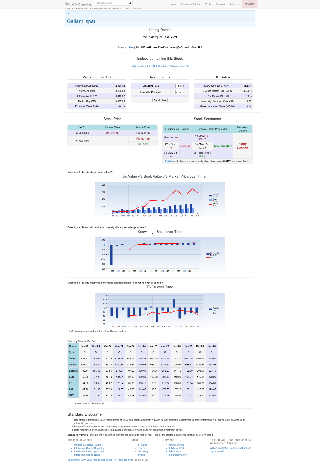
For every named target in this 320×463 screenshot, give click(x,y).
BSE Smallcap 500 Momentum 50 (171, 66)
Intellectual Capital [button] (190, 4)
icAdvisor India (176, 444)
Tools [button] (208, 4)
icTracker (142, 444)
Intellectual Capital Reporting (89, 448)
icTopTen (142, 448)
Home (173, 4)
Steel (131, 47)
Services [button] (220, 4)
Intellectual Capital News (87, 454)
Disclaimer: (170, 161)
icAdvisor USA (176, 448)
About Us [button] (235, 4)
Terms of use (142, 459)
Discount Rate (151, 85)
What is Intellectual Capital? (88, 444)
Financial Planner (178, 454)
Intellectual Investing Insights (89, 451)
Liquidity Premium (150, 92)
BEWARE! (250, 4)
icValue (141, 454)
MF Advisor (175, 451)
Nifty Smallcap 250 (141, 66)
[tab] (160, 18)
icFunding (143, 451)
